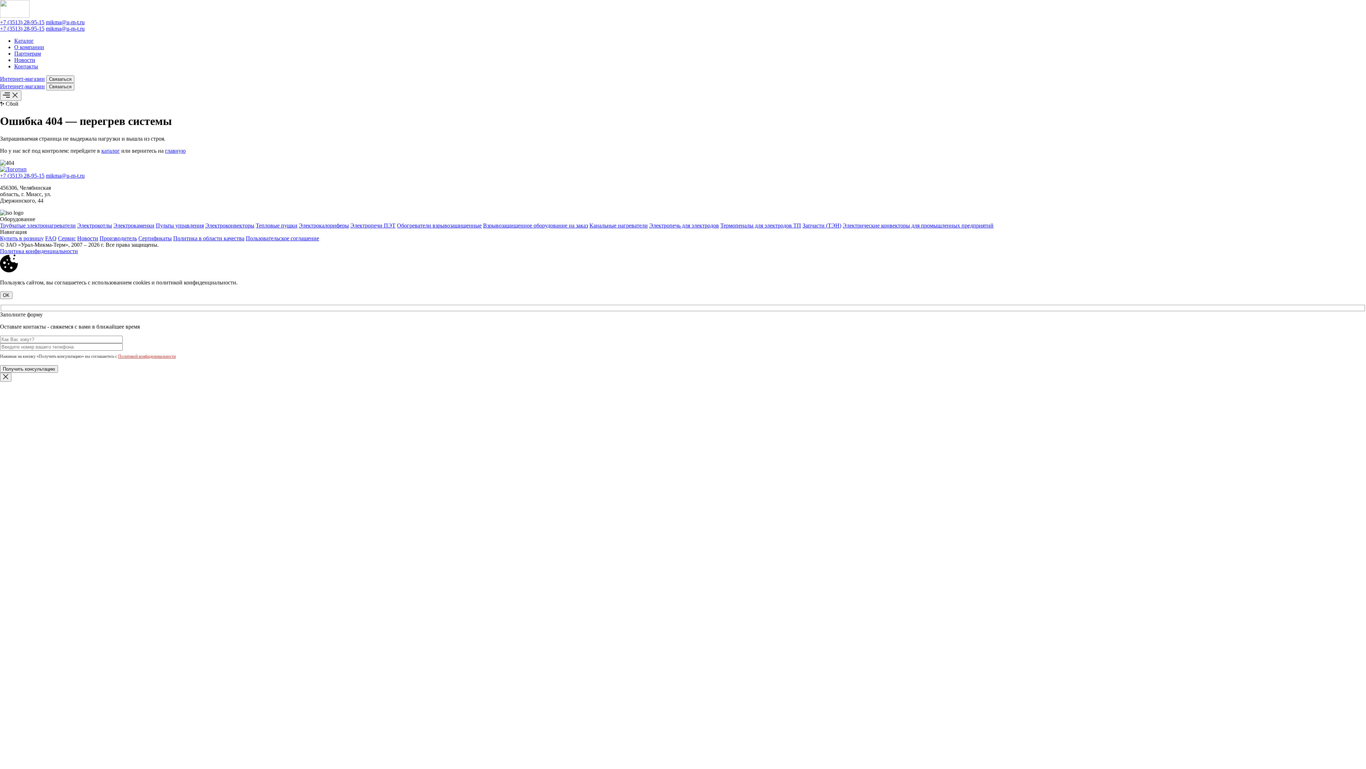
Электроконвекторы (229, 226)
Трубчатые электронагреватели (38, 226)
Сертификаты (155, 238)
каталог (110, 151)
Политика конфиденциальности (39, 251)
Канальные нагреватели (618, 226)
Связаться (60, 79)
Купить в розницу (22, 238)
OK (6, 295)
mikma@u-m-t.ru (65, 22)
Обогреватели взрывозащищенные (439, 226)
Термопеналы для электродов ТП (760, 226)
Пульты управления (180, 226)
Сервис (67, 238)
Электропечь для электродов (684, 226)
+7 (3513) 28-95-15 (22, 22)
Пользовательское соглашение (282, 238)
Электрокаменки (133, 226)
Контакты (26, 66)
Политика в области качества (208, 238)
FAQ (51, 238)
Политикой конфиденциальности (147, 356)
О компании (29, 47)
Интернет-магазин (22, 79)
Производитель (118, 238)
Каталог (24, 41)
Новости (24, 60)
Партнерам (27, 54)
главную (175, 151)
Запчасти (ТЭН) (822, 226)
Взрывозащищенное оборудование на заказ (535, 226)
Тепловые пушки (276, 226)
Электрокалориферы (324, 226)
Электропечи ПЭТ (373, 226)
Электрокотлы (94, 226)
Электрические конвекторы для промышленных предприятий (918, 226)
